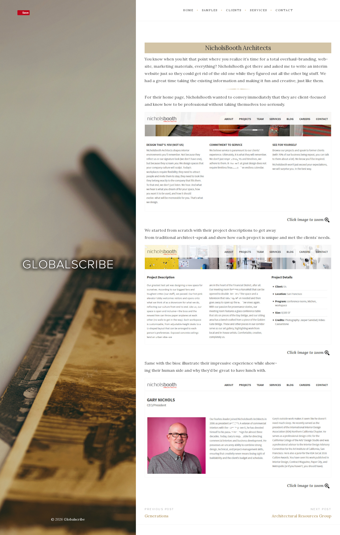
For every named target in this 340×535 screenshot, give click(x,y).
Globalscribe (74, 519)
